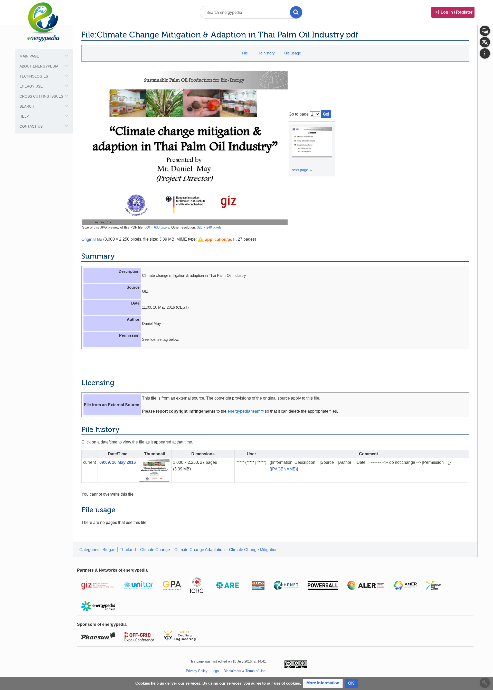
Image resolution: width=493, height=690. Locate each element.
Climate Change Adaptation (199, 549)
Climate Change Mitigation (253, 549)
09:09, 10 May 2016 (117, 462)
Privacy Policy (196, 671)
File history (266, 53)
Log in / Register (456, 12)
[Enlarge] (296, 162)
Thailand (128, 549)
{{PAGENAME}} (284, 469)
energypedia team (243, 411)
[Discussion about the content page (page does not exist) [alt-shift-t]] (485, 31)
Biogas (108, 549)
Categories (89, 549)
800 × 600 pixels (157, 227)
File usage (292, 53)
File (245, 53)
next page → (302, 170)
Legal (216, 671)
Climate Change (155, 549)
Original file (91, 239)
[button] (216, 239)
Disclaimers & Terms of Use (245, 671)
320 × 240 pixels (209, 227)
